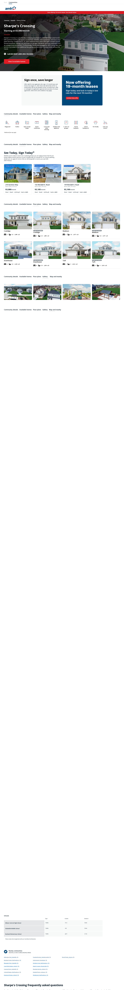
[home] (10, 8)
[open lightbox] (18, 291)
